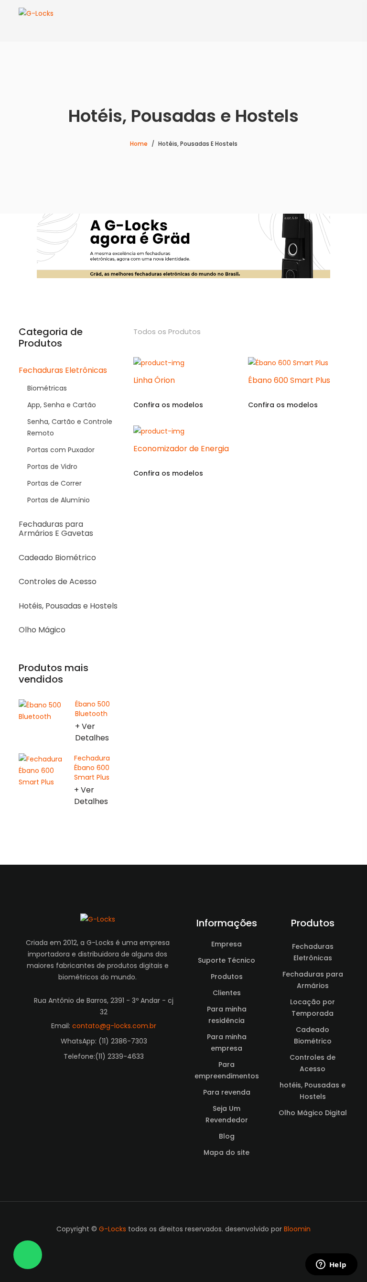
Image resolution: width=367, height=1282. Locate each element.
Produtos (227, 976)
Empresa (226, 944)
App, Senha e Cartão (61, 405)
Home (139, 144)
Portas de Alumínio (58, 500)
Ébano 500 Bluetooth (92, 708)
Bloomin (297, 1229)
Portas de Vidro (52, 466)
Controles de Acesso (58, 581)
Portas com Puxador (61, 450)
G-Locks (112, 1229)
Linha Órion (154, 380)
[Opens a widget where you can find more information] (331, 1265)
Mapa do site (226, 1152)
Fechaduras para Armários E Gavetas (56, 529)
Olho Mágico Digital (313, 1113)
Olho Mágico (42, 629)
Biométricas (47, 388)
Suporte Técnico (226, 960)
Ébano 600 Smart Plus (289, 380)
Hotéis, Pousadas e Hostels (68, 605)
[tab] (341, 331)
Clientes (227, 993)
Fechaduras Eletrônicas (63, 370)
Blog (227, 1136)
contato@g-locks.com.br (114, 1026)
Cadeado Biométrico (57, 557)
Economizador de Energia (181, 448)
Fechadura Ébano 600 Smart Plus (92, 767)
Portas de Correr (54, 483)
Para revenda (226, 1092)
